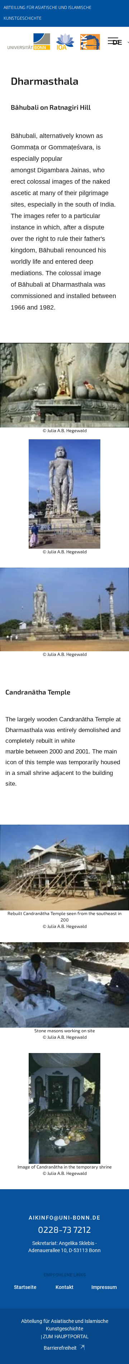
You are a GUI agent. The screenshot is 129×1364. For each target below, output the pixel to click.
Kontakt (64, 1287)
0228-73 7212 (64, 1229)
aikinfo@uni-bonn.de (64, 1218)
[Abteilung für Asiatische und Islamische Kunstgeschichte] (53, 41)
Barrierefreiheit (60, 1348)
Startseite (25, 1287)
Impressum (104, 1287)
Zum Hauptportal (66, 1336)
